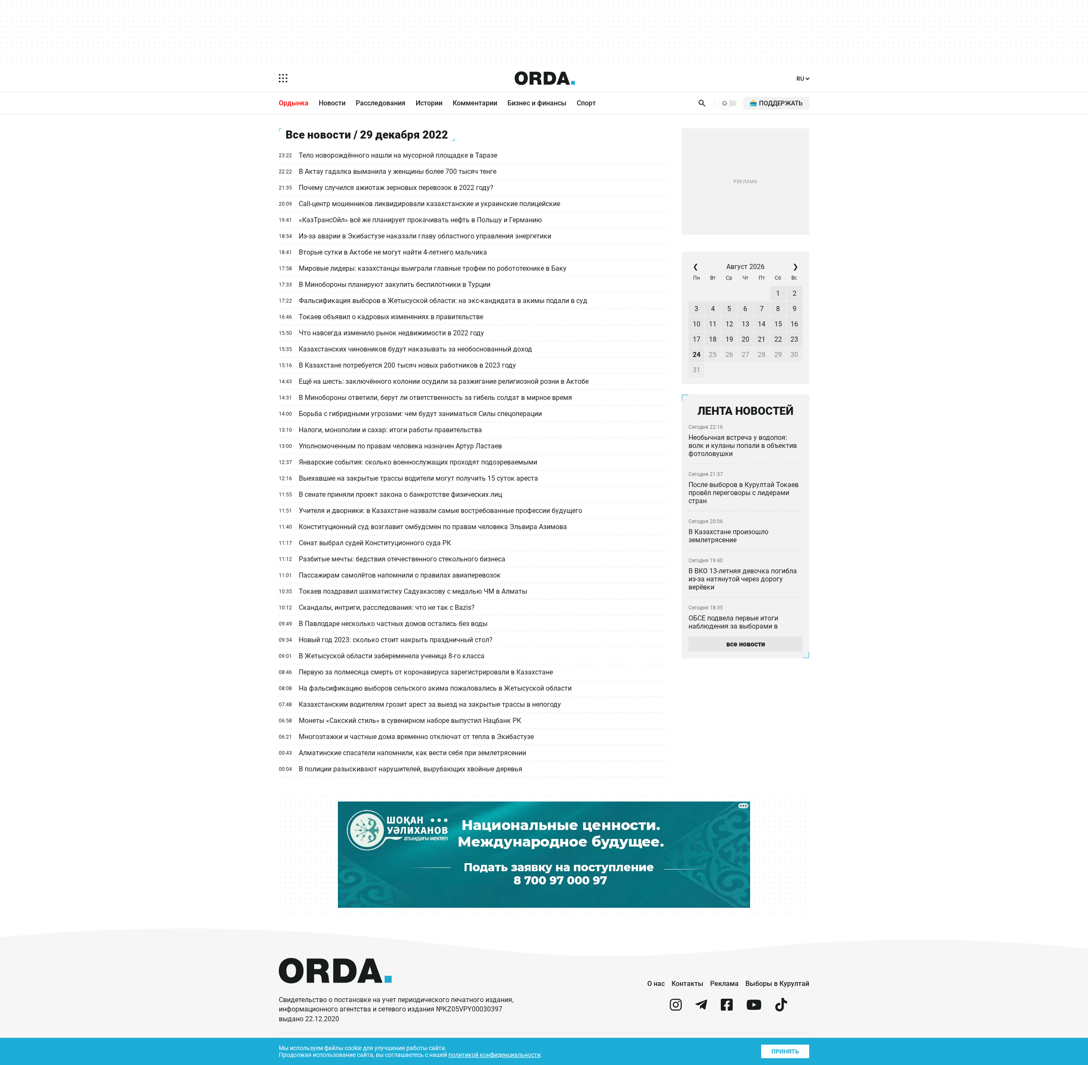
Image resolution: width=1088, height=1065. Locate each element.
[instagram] (675, 1008)
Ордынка (294, 103)
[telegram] (701, 1008)
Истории (429, 103)
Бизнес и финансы (537, 103)
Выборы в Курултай (777, 984)
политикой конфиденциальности (494, 1054)
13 (745, 324)
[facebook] (726, 1008)
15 (778, 324)
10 (696, 324)
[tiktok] (781, 1008)
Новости (332, 103)
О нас (656, 984)
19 (729, 339)
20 (745, 339)
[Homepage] (545, 78)
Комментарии (475, 103)
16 (794, 324)
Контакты (687, 984)
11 (713, 324)
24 (696, 355)
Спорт (586, 103)
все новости (745, 644)
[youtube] (754, 1008)
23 (794, 339)
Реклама (724, 984)
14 (761, 324)
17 (696, 339)
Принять (785, 1051)
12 (729, 324)
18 (713, 339)
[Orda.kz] (335, 991)
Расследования (380, 103)
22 (778, 339)
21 (761, 339)
